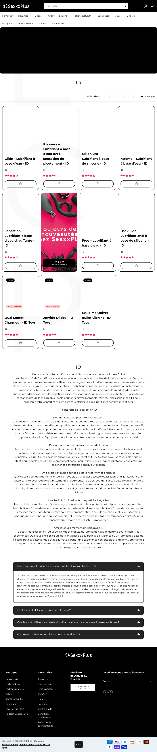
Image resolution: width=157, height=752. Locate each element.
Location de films (15, 709)
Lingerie (131, 15)
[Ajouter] (20, 183)
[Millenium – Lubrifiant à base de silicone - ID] (98, 124)
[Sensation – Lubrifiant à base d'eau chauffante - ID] (20, 211)
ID (6, 170)
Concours (11, 704)
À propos (43, 679)
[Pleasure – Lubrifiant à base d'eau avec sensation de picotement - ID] (59, 124)
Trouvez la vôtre (83, 687)
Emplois (42, 704)
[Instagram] (110, 692)
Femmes (7, 15)
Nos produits (12, 679)
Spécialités (104, 15)
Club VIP (42, 694)
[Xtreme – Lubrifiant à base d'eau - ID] (136, 124)
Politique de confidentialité (45, 724)
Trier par (149, 96)
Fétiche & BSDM (83, 15)
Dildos (38, 15)
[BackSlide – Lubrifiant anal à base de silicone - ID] (136, 211)
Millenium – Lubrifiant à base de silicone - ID (95, 158)
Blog (40, 699)
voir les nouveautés (59, 263)
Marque (6, 23)
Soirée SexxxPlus (14, 699)
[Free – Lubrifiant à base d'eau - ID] (98, 211)
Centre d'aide (45, 709)
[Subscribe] (149, 681)
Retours (10, 694)
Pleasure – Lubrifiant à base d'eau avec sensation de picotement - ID (57, 153)
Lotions (63, 15)
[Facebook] (105, 692)
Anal (50, 15)
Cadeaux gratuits (15, 689)
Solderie (42, 23)
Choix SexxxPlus (25, 23)
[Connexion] (146, 6)
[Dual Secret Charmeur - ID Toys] (20, 293)
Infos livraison (45, 689)
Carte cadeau (13, 684)
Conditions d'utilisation (44, 715)
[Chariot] (152, 6)
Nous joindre (45, 684)
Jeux (118, 15)
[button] (11, 175)
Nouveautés (58, 23)
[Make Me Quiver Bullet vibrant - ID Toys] (98, 293)
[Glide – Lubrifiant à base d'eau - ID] (20, 124)
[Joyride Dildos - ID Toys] (59, 293)
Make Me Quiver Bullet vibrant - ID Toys (96, 317)
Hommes (23, 15)
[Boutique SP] (16, 6)
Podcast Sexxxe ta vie (17, 713)
